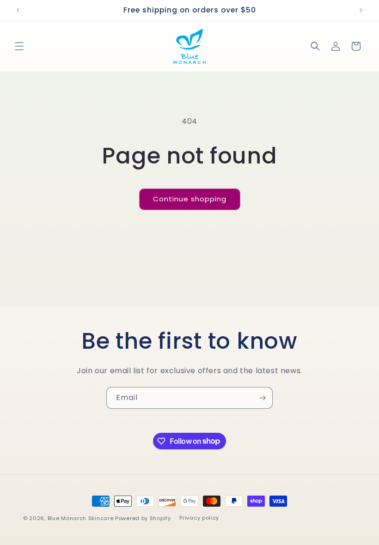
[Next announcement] (361, 10)
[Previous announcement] (18, 10)
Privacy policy (199, 517)
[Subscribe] (262, 398)
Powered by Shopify (143, 518)
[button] (19, 46)
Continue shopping (189, 199)
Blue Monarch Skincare (81, 518)
